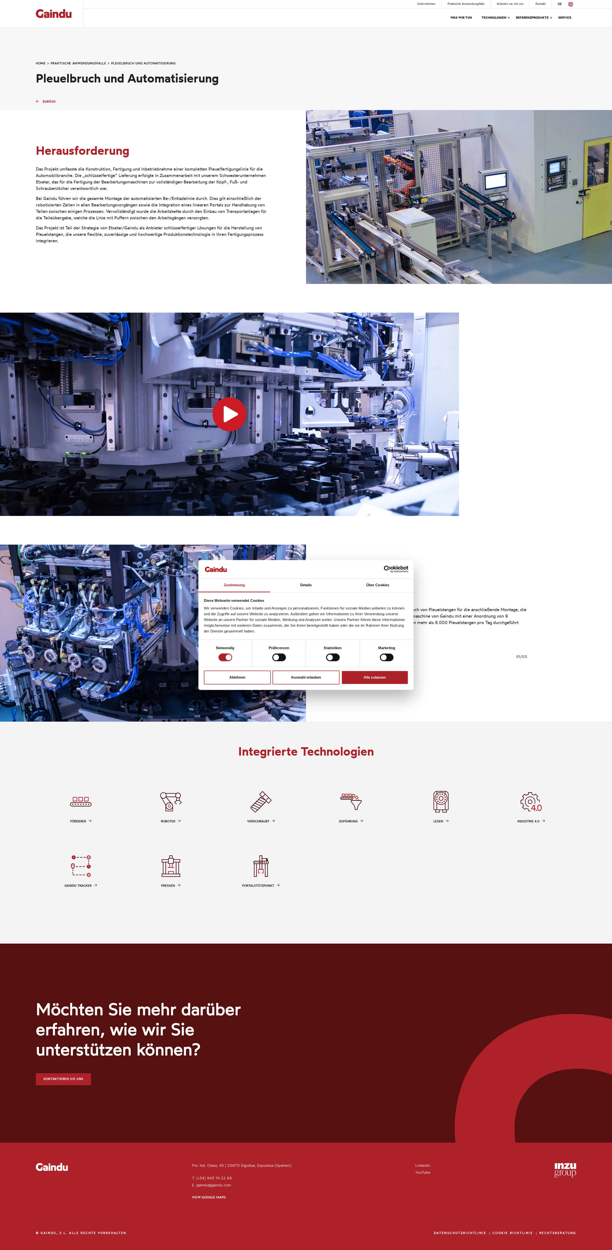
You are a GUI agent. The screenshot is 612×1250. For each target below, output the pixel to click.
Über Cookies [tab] (377, 585)
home (41, 63)
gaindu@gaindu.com (213, 1185)
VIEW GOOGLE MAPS (209, 1197)
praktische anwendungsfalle (78, 63)
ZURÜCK (49, 101)
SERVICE (564, 17)
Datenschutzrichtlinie (460, 1233)
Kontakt (541, 4)
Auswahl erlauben (306, 677)
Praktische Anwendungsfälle (466, 4)
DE (560, 4)
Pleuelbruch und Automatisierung (143, 63)
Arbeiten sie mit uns (510, 4)
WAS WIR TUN (461, 17)
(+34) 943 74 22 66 (214, 1178)
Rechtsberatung (557, 1233)
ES (566, 4)
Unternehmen (426, 4)
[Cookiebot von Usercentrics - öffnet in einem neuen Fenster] (387, 569)
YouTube (422, 1173)
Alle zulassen (375, 677)
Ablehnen (237, 677)
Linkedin (422, 1166)
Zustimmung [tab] (234, 585)
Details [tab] (306, 585)
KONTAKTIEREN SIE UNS (63, 1079)
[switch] (279, 657)
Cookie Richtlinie (512, 1233)
